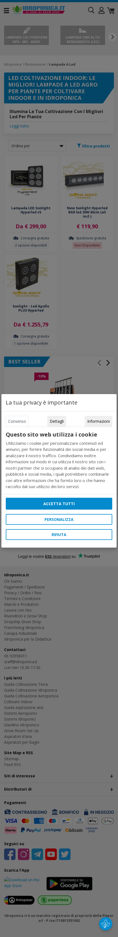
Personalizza (59, 519)
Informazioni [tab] (98, 421)
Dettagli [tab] (57, 421)
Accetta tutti (59, 503)
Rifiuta (59, 534)
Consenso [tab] (17, 421)
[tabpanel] (59, 460)
